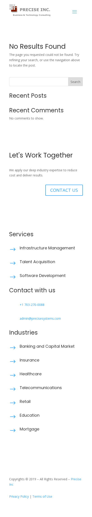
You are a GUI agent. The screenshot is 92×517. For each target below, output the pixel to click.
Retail (25, 401)
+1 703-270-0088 (32, 305)
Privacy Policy (19, 496)
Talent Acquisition (37, 262)
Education (30, 415)
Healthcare (31, 374)
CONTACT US (64, 190)
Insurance (29, 360)
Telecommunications (41, 387)
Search (75, 82)
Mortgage (29, 429)
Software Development (43, 275)
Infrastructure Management (47, 248)
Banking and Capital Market (47, 346)
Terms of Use (42, 496)
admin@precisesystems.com (40, 318)
